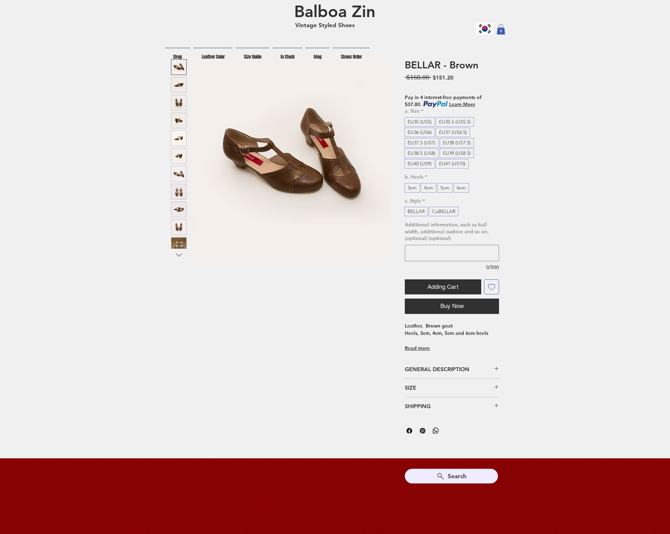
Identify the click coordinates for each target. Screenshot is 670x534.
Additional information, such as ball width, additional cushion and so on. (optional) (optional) (447, 231)
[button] (501, 29)
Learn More (462, 104)
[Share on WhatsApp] (436, 431)
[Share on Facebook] (409, 431)
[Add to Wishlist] (491, 287)
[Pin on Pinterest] (422, 431)
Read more (417, 348)
